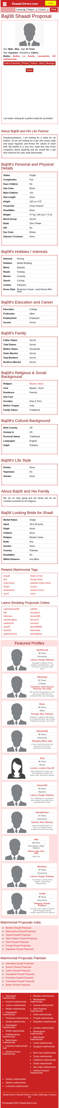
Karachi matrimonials (16, 1001)
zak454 (33, 609)
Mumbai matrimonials (43, 996)
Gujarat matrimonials (43, 1005)
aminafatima (36, 634)
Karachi (35, 822)
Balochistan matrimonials (10, 1041)
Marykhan (42, 866)
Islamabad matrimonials (9, 997)
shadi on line (36, 576)
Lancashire (43, 56)
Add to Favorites (12, 63)
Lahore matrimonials (16, 1005)
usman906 (35, 616)
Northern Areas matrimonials (11, 1053)
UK (52, 768)
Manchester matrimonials (37, 1038)
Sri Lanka (47, 689)
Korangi (35, 714)
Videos (34, 63)
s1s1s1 (33, 586)
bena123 (34, 619)
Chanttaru (35, 687)
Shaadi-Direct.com (25, 3)
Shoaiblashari (42, 812)
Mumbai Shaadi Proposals (18, 928)
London (34, 768)
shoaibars (35, 612)
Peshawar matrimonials (17, 1018)
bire (5, 579)
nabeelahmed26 (11, 609)
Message (50, 63)
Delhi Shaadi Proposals (17, 942)
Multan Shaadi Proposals (18, 985)
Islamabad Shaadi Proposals (20, 963)
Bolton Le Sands (23, 56)
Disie (42, 758)
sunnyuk (34, 623)
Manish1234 (42, 731)
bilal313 (7, 630)
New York (39, 851)
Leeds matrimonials (42, 1043)
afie (5, 612)
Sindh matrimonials (15, 1031)
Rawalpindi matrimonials (10, 1013)
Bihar (44, 741)
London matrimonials (43, 1028)
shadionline (9, 590)
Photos (25, 63)
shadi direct (9, 583)
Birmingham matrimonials (37, 1032)
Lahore (33, 660)
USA (36, 853)
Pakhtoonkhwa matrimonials (11, 1035)
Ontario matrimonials (16, 1079)
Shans (42, 704)
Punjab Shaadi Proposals (18, 945)
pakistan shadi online (40, 583)
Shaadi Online (23, 1095)
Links (34, 1095)
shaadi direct (36, 579)
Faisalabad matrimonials (10, 1026)
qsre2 (6, 594)
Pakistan (50, 660)
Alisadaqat (42, 677)
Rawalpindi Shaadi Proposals (20, 974)
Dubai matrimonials (42, 1063)
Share (30, 70)
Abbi (36, 839)
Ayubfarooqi (42, 650)
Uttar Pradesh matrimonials (38, 1010)
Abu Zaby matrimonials (44, 1067)
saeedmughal (10, 619)
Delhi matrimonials (42, 1014)
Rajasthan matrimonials (44, 1021)
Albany (31, 851)
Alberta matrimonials (16, 1082)
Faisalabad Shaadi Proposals (20, 981)
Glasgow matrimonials (44, 1046)
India (50, 741)
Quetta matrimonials (15, 1021)
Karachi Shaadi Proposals (18, 967)
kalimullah (35, 630)
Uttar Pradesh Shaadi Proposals (21, 938)
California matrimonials (44, 1060)
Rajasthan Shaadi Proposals (20, 949)
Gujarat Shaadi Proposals (18, 935)
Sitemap (43, 1095)
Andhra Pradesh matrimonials (39, 1071)
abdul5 (6, 627)
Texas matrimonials (42, 1056)
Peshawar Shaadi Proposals (19, 978)
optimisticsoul (10, 634)
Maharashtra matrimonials (37, 1000)
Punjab (41, 660)
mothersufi (8, 623)
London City (44, 768)
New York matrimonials (44, 1053)
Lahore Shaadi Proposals (18, 970)
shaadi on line (37, 590)
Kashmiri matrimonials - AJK (16, 1047)
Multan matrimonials (15, 1009)
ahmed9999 (36, 627)
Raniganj (36, 741)
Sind (42, 714)
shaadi (6, 576)
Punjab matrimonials (43, 1018)
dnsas (6, 586)
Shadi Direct (9, 1095)
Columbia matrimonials (17, 1086)
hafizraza (7, 616)
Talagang (38, 903)
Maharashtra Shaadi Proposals (21, 931)
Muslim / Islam (36, 384)
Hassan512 (42, 785)
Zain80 (42, 893)
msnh (33, 594)
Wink (41, 63)
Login (50, 3)
